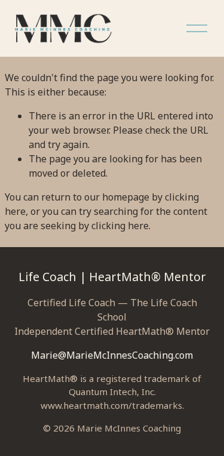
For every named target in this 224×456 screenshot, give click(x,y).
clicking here (120, 225)
